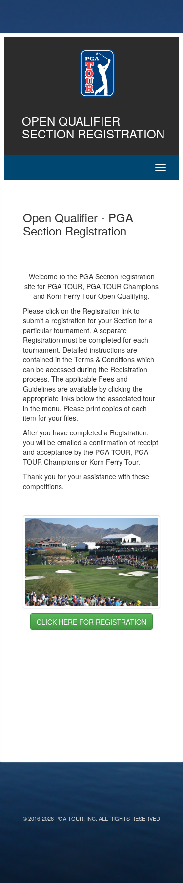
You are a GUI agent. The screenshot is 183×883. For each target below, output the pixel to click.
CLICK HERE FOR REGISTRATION (91, 622)
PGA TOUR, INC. (76, 818)
